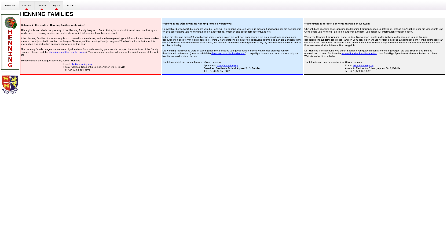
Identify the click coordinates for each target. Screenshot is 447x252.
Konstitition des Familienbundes (359, 53)
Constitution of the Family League (67, 52)
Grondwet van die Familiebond (228, 53)
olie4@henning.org (81, 64)
